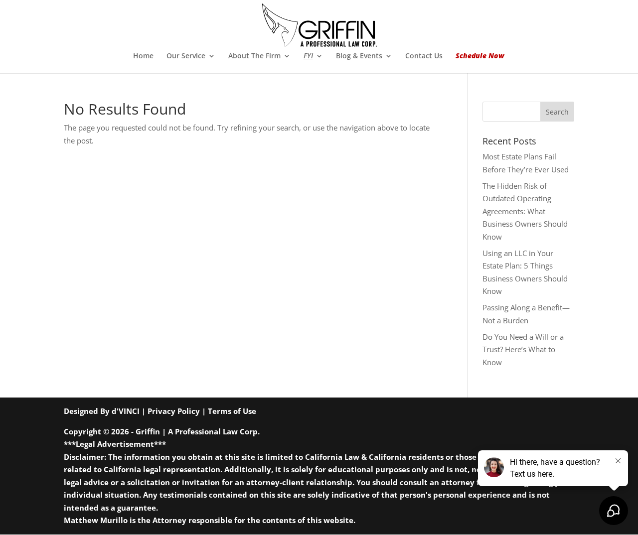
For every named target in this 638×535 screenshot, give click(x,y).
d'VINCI (126, 411)
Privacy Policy (174, 411)
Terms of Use (232, 411)
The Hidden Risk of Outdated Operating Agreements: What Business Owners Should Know (525, 211)
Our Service (185, 56)
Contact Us (424, 56)
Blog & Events (359, 56)
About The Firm (254, 56)
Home (143, 56)
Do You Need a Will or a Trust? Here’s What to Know (523, 349)
